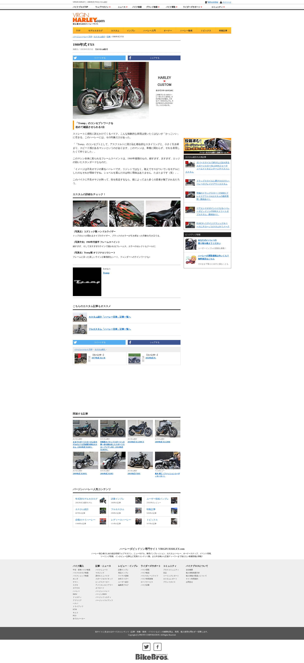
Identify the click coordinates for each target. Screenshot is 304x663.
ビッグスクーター (102, 582)
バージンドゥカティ (103, 597)
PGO (74, 616)
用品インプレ (123, 573)
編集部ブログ (123, 585)
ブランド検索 (152, 7)
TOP (78, 31)
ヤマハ (75, 582)
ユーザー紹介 (123, 582)
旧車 (109, 37)
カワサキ (76, 588)
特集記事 (223, 31)
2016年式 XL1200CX (136, 442)
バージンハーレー (102, 591)
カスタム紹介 (100, 349)
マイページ (226, 2)
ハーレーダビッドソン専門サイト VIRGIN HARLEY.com (152, 549)
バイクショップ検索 (81, 576)
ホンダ (75, 579)
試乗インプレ (123, 570)
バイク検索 (137, 7)
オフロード (99, 588)
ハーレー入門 (149, 31)
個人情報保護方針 (193, 573)
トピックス (206, 31)
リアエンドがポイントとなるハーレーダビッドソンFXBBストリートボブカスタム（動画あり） (212, 211)
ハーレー (76, 591)
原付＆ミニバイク (102, 576)
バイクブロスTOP (80, 7)
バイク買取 (170, 7)
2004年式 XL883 (106, 474)
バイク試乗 (145, 585)
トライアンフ (78, 606)
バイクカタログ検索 (81, 573)
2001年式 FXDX (134, 474)
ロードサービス (147, 582)
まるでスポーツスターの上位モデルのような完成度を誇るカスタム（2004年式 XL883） (85, 444)
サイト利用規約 (192, 579)
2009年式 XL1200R (162, 442)
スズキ (75, 585)
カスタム (115, 31)
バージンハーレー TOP (83, 349)
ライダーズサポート (191, 7)
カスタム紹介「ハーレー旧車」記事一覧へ (110, 317)
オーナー (168, 31)
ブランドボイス (169, 582)
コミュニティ (217, 7)
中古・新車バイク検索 (81, 570)
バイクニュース (101, 570)
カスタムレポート (170, 579)
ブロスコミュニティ (171, 570)
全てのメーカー (79, 619)
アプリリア (77, 600)
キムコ (75, 613)
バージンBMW (101, 594)
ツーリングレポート (171, 576)
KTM (75, 609)
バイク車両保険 (147, 579)
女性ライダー (123, 579)
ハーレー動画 (186, 31)
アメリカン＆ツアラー (104, 585)
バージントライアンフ (104, 600)
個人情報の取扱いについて (196, 576)
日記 (165, 573)
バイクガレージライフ (149, 576)
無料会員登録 (213, 2)
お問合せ (189, 582)
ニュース (122, 7)
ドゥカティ (77, 597)
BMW (75, 594)
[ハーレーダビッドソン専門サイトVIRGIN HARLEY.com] (88, 18)
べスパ (75, 603)
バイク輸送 (145, 573)
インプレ (131, 31)
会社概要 (189, 570)
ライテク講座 (123, 576)
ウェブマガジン (102, 7)
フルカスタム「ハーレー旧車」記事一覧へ (110, 329)
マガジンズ (99, 573)
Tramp (106, 273)
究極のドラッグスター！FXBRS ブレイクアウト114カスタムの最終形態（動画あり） (212, 196)
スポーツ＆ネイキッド (104, 579)
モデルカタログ (95, 31)
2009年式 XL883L (80, 474)
